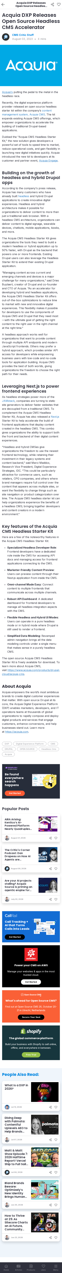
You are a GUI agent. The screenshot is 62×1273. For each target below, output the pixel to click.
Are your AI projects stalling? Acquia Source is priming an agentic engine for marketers (18, 887)
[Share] (52, 4)
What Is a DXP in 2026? (16, 1087)
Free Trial (31, 1054)
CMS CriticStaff (23, 35)
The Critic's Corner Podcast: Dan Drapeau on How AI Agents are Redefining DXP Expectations (17, 858)
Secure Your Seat (31, 1017)
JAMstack (8, 400)
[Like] (59, 4)
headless (23, 196)
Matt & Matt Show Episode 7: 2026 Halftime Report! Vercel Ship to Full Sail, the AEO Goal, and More (16, 1160)
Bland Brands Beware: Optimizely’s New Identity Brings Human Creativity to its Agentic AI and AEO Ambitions (16, 1195)
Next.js (55, 416)
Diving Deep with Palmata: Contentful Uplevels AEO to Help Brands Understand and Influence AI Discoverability (16, 1130)
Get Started (15, 793)
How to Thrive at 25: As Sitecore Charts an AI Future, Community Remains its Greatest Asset (16, 1226)
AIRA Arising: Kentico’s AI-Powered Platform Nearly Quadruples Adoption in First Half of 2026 (19, 827)
